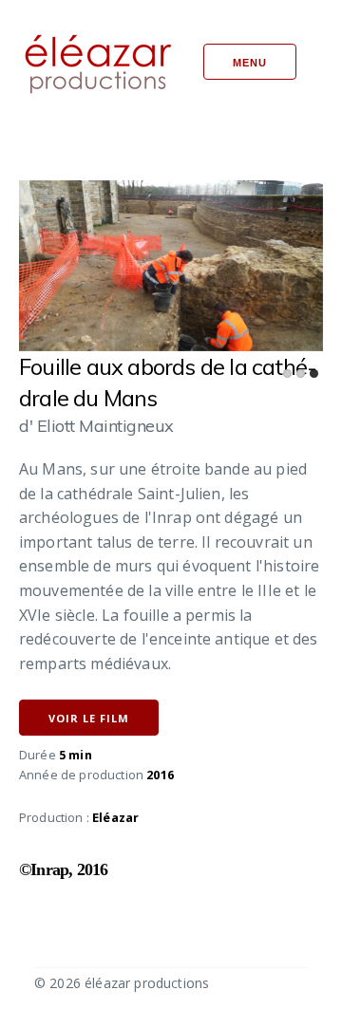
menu (250, 62)
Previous (92, 258)
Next (250, 258)
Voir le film (88, 718)
